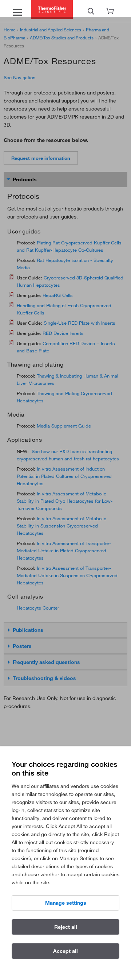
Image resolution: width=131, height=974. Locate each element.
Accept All (65, 951)
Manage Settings (65, 903)
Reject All (65, 927)
